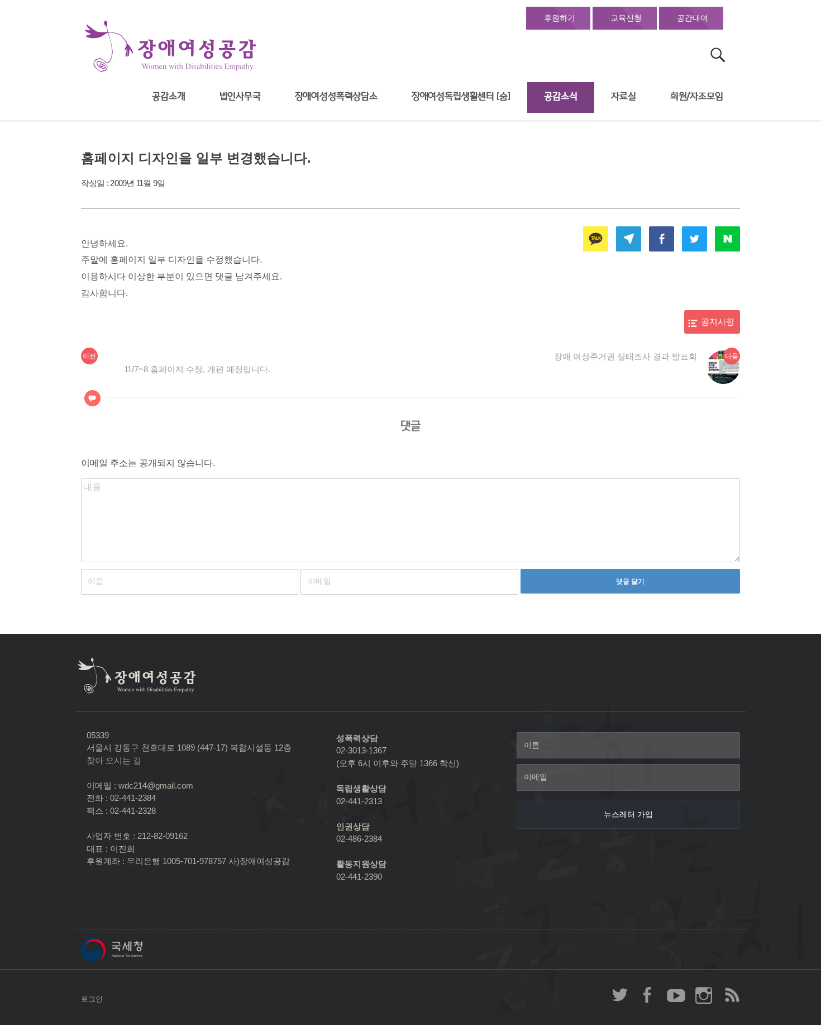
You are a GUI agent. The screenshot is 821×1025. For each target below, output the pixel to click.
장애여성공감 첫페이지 (170, 46)
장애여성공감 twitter (620, 995)
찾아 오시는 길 (114, 760)
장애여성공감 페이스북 (648, 995)
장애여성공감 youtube (676, 995)
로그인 (92, 999)
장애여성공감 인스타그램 (704, 995)
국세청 (137, 950)
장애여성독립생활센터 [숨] (461, 96)
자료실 (623, 96)
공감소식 (560, 96)
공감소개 (168, 96)
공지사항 (717, 321)
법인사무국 (240, 96)
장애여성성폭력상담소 (336, 96)
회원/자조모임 (696, 96)
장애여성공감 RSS (732, 995)
